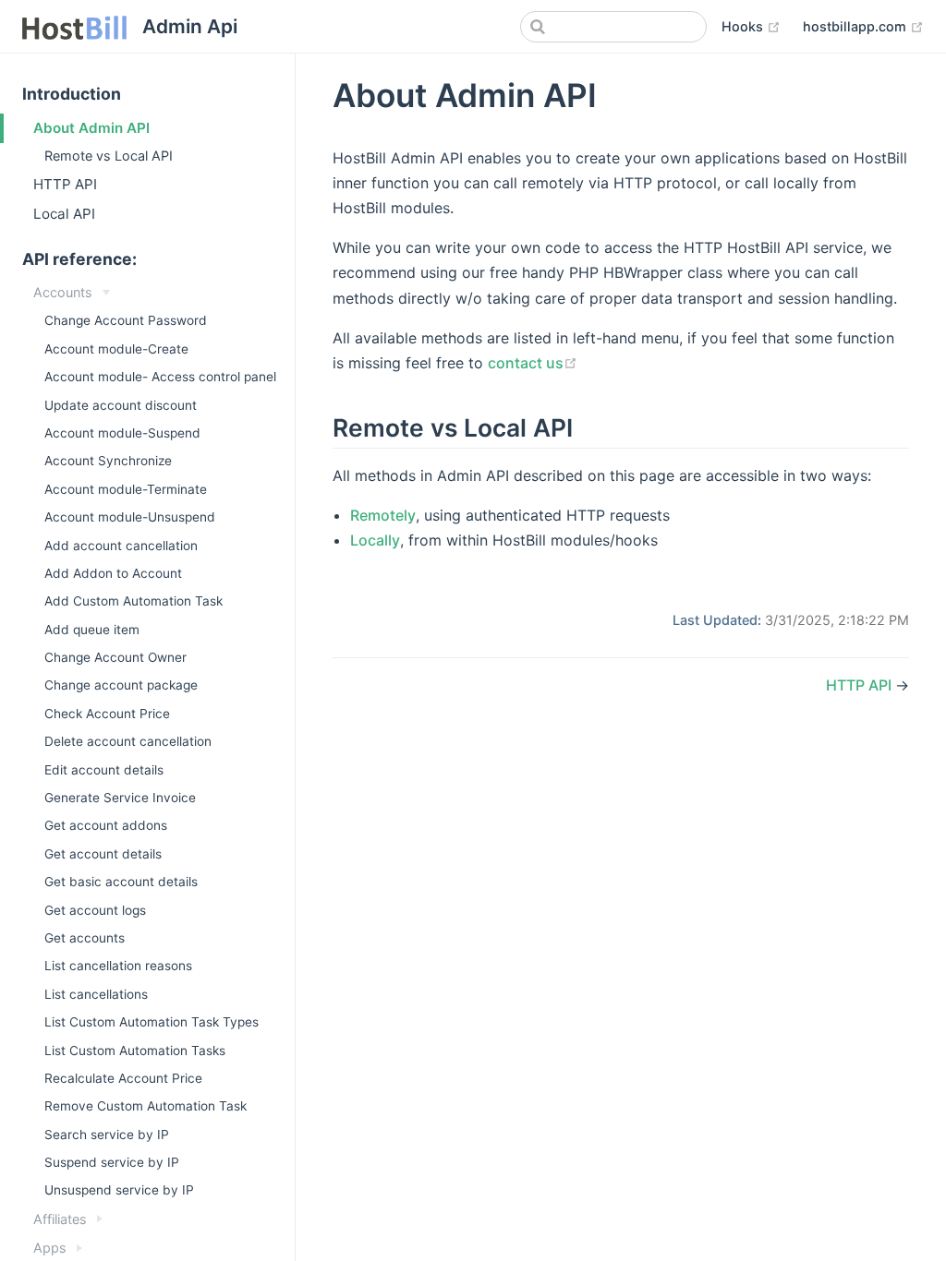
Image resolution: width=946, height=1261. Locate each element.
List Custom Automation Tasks (134, 1050)
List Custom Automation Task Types (151, 1022)
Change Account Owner (115, 657)
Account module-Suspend (122, 433)
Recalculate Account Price (123, 1078)
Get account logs (95, 910)
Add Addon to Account (113, 573)
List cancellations (96, 994)
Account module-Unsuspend (129, 517)
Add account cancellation (121, 545)
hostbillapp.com (863, 26)
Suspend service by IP (111, 1162)
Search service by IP (106, 1134)
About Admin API (91, 128)
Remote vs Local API (108, 155)
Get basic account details (121, 881)
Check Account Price (107, 713)
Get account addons (105, 825)
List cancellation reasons (118, 965)
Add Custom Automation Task (133, 601)
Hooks (751, 26)
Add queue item (91, 629)
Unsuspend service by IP (119, 1190)
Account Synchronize (108, 460)
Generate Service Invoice (120, 797)
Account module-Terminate (125, 489)
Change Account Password (125, 320)
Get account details (103, 854)
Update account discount (120, 405)
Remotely (383, 515)
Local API (64, 213)
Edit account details (104, 770)
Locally (375, 540)
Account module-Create (116, 349)
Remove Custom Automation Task (145, 1106)
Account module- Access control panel (160, 376)
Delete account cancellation (128, 741)
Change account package (121, 685)
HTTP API (65, 184)
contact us (532, 363)
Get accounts (84, 938)
